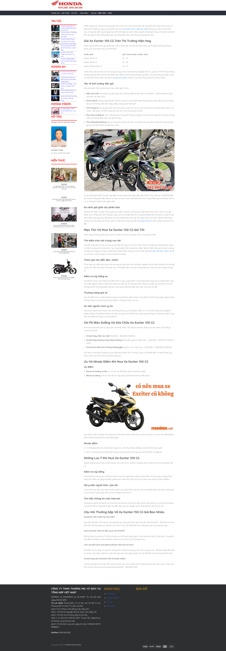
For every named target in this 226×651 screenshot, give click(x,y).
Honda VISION (113, 598)
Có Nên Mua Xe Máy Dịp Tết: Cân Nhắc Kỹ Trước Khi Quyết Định (64, 252)
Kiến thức (111, 606)
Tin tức (109, 602)
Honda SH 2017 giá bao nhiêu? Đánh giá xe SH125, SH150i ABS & (68, 80)
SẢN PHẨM (84, 13)
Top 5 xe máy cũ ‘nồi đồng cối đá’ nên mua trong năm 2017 (69, 34)
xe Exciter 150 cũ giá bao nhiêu (135, 29)
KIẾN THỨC (102, 13)
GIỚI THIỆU (65, 13)
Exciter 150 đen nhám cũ (161, 251)
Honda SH (111, 593)
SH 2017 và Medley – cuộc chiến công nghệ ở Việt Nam (68, 86)
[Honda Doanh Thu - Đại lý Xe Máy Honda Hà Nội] (92, 5)
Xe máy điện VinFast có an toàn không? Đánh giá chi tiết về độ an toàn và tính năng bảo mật (64, 187)
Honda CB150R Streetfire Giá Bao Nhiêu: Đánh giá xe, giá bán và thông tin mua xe (64, 226)
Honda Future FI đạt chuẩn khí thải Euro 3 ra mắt (68, 54)
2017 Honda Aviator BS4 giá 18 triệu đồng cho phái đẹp (68, 48)
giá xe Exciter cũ (122, 77)
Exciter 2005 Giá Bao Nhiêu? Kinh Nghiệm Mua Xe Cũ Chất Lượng (64, 278)
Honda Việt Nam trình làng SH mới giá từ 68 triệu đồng (69, 98)
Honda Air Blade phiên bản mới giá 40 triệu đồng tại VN (68, 61)
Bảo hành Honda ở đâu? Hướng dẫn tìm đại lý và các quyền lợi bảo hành (64, 200)
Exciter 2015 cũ (146, 221)
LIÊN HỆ (93, 13)
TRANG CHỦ (55, 13)
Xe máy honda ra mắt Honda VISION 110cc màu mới (68, 111)
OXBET (109, 13)
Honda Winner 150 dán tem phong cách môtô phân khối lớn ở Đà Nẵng (68, 41)
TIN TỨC (74, 13)
